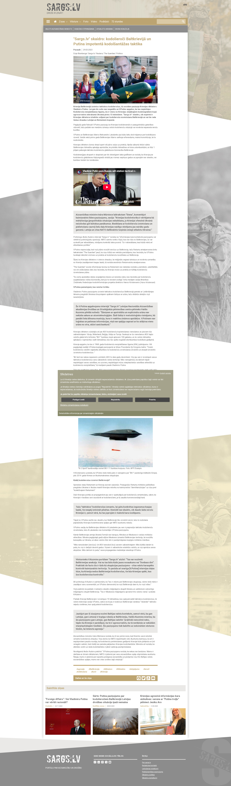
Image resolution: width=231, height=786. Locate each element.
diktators (108, 669)
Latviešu (168, 373)
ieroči (146, 669)
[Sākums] (63, 14)
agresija (80, 669)
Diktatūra (121, 669)
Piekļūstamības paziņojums (152, 772)
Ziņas (62, 21)
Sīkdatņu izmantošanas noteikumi (74, 405)
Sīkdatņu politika (148, 775)
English (162, 373)
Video (94, 21)
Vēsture (74, 21)
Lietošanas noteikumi (150, 769)
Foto (85, 21)
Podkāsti (104, 21)
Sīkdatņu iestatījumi (149, 778)
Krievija (104, 672)
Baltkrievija (94, 669)
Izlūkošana (82, 672)
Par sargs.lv (146, 762)
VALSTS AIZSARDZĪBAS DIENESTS (58, 29)
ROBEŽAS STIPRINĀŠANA (84, 29)
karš (94, 672)
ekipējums (134, 669)
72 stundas (117, 21)
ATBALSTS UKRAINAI (104, 29)
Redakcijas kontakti (149, 766)
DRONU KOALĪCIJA (122, 29)
